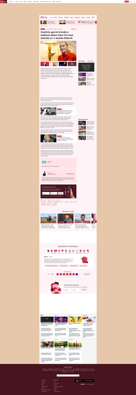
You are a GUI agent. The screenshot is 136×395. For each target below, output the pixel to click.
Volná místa (44, 381)
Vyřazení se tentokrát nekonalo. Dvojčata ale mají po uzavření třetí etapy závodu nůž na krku (90, 133)
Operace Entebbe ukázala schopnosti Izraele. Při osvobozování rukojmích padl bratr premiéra (75, 330)
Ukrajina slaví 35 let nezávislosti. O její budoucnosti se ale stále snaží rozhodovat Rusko (47, 324)
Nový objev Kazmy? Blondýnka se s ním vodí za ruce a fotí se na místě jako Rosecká (61, 359)
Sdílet (74, 29)
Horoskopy (30, 1)
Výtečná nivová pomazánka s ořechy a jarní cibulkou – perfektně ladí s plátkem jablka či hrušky (88, 330)
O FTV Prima (44, 379)
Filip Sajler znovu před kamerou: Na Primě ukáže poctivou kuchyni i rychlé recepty (90, 128)
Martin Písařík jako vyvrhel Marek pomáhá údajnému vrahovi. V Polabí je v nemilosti (82, 227)
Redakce (55, 389)
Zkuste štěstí (87, 274)
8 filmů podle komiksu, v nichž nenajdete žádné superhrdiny (46, 354)
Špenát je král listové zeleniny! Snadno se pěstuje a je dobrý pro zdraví (74, 354)
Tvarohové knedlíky (91, 370)
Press (55, 381)
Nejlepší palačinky (65, 371)
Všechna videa (91, 61)
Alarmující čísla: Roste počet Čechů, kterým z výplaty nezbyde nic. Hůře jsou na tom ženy (46, 329)
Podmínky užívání (45, 386)
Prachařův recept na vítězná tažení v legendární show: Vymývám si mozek (61, 324)
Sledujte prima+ (36, 1)
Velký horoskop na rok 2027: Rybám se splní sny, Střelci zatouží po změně (70, 22)
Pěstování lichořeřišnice (76, 370)
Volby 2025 (51, 370)
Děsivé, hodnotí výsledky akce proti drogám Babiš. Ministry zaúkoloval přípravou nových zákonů (47, 334)
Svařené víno (56, 370)
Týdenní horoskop (63, 265)
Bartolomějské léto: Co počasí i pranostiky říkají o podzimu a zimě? (75, 348)
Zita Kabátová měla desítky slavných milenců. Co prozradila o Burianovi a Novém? (65, 139)
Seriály (25, 1)
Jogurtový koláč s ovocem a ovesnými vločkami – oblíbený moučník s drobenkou (88, 324)
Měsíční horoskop (73, 265)
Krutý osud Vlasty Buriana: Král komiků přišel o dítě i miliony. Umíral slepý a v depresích (65, 112)
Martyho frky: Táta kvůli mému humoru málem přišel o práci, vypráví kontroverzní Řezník (60, 349)
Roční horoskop (83, 265)
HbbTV (43, 384)
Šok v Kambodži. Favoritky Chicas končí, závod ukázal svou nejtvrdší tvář (90, 138)
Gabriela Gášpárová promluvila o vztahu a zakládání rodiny (91, 84)
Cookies (43, 388)
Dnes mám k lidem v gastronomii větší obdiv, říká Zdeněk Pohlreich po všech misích (60, 329)
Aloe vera (69, 370)
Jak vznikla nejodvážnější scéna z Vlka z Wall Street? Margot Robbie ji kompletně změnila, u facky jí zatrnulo (47, 360)
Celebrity (17, 1)
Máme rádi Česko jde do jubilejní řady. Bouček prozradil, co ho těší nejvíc (60, 334)
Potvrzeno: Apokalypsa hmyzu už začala (74, 324)
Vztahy (21, 1)
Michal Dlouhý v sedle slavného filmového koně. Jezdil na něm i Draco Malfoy (48, 226)
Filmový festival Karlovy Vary (45, 1)
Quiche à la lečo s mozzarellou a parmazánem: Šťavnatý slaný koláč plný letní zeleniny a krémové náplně (89, 335)
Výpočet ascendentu (83, 370)
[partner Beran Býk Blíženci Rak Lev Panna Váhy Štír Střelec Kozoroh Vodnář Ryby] (76, 289)
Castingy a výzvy (56, 383)
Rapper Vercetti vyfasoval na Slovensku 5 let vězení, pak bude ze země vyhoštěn (61, 354)
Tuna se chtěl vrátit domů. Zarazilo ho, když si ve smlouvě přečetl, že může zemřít (65, 227)
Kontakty (55, 384)
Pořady (53, 1)
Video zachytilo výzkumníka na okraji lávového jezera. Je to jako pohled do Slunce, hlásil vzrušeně (74, 334)
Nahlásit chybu (44, 391)
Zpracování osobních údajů (58, 386)
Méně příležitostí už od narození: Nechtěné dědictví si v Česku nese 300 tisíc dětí (52, 23)
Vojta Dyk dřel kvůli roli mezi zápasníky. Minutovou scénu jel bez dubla (91, 123)
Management (56, 379)
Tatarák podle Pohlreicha (63, 370)
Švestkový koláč (71, 371)
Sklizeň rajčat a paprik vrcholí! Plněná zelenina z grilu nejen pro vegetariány (74, 359)
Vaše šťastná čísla (67, 271)
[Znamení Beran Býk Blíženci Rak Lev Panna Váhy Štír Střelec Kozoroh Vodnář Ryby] (53, 193)
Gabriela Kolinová (59, 29)
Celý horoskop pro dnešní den (51, 265)
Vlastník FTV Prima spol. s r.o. (46, 389)
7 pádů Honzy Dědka (45, 370)
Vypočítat (84, 289)
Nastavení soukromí (57, 391)
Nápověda (55, 388)
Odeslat (60, 193)
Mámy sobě (58, 1)
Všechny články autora (70, 173)
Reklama (43, 383)
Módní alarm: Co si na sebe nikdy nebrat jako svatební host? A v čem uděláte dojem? (89, 23)
